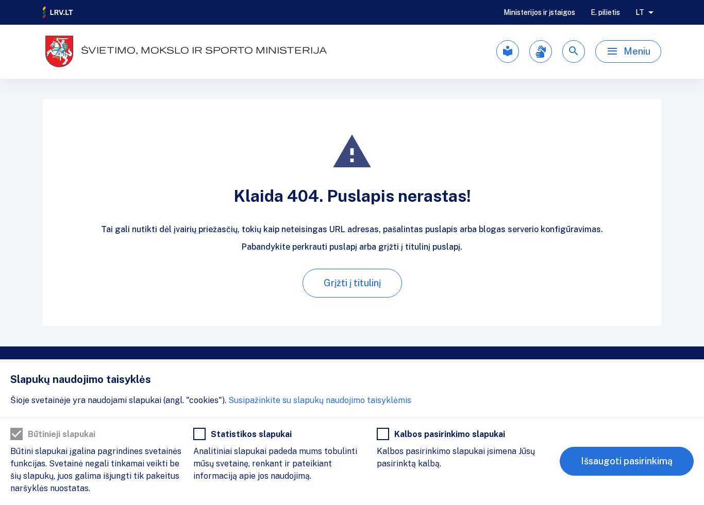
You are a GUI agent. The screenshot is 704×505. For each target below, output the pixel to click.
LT (639, 12)
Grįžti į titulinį (352, 282)
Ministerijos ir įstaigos (539, 12)
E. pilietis (605, 12)
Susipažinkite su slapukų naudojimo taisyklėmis (319, 400)
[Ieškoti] (573, 51)
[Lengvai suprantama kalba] (507, 51)
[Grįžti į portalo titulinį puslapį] (58, 12)
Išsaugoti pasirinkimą (627, 461)
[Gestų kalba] (540, 51)
